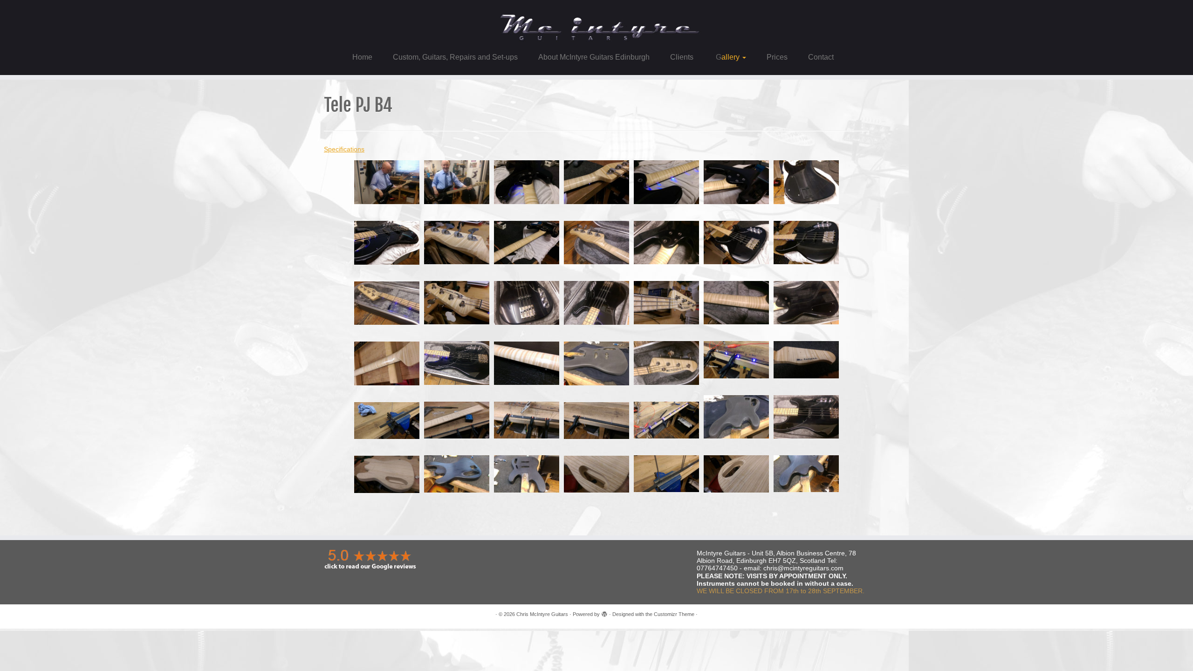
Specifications (344, 149)
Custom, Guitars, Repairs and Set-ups (455, 57)
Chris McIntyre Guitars (542, 614)
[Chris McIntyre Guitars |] (596, 24)
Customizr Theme (674, 614)
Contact (821, 57)
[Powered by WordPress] (604, 612)
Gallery (727, 57)
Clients (681, 57)
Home (362, 57)
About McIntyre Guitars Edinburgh (594, 57)
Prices (777, 57)
